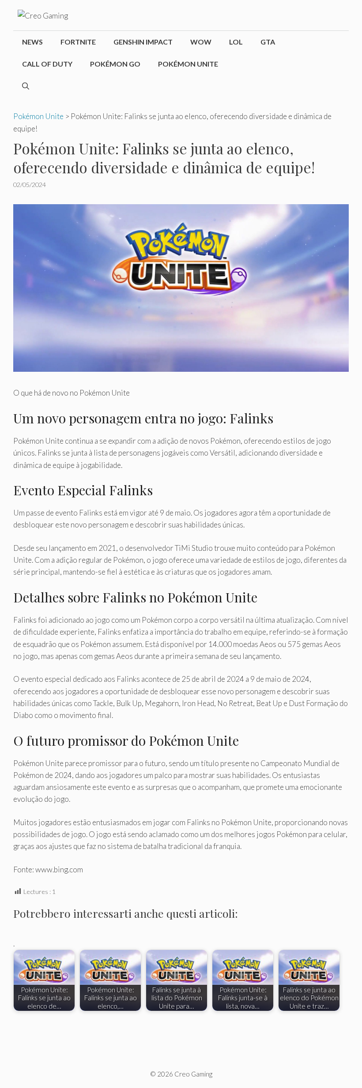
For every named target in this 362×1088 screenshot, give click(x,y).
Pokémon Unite (188, 64)
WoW (200, 41)
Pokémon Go (115, 64)
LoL (236, 41)
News (32, 41)
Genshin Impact (143, 41)
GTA (267, 41)
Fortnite (78, 41)
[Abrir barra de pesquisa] (25, 86)
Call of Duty (47, 64)
